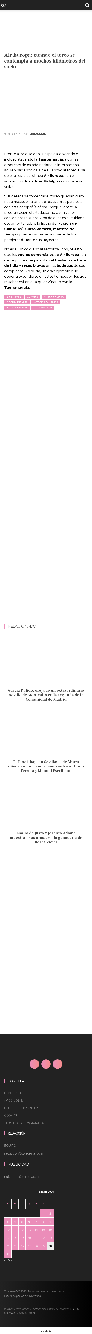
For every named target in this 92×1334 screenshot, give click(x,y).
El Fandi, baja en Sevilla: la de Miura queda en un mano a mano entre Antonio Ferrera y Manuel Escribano (46, 766)
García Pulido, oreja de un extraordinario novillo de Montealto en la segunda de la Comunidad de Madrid (46, 695)
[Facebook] (43, 144)
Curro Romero (54, 297)
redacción (37, 134)
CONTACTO (12, 1093)
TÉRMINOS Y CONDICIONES (24, 1123)
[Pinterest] (63, 144)
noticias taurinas (45, 302)
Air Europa (14, 297)
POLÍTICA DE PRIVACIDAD (22, 1108)
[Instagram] (46, 1064)
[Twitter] (53, 144)
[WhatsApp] (73, 144)
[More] (83, 144)
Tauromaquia (42, 307)
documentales (17, 302)
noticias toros (17, 307)
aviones (32, 297)
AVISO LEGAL (13, 1100)
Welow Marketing (31, 1296)
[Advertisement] (46, 577)
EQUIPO (10, 1145)
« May (8, 1260)
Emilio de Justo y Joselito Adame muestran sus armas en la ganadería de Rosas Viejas (46, 837)
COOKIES (10, 1115)
